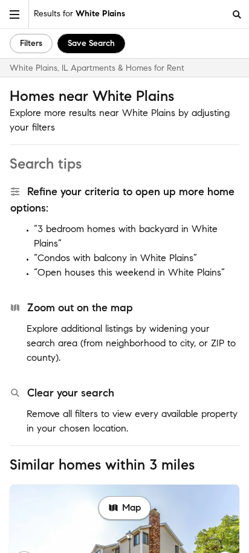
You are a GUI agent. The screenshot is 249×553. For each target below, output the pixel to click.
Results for (79, 13)
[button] (14, 14)
